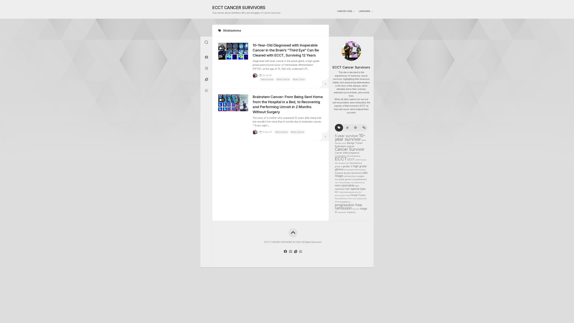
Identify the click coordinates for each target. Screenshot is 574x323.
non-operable (344, 185)
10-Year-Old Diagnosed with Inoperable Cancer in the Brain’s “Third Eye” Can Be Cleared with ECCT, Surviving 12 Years (286, 50)
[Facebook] (206, 57)
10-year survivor (350, 137)
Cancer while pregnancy (347, 152)
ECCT (341, 159)
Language (364, 11)
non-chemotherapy (342, 183)
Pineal (347, 195)
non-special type (355, 188)
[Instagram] (206, 68)
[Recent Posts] (355, 128)
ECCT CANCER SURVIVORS (238, 8)
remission (343, 208)
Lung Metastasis (359, 179)
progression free (348, 205)
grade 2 (338, 166)
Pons (350, 199)
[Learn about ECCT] (206, 79)
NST (337, 192)
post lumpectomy (360, 199)
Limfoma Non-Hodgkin (354, 176)
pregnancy (345, 202)
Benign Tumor (355, 143)
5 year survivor (346, 136)
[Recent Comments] (363, 128)
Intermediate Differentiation (355, 170)
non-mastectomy (358, 183)
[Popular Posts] (347, 128)
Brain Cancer (283, 79)
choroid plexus (353, 156)
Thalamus (351, 212)
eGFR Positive (361, 160)
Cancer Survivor (349, 149)
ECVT (351, 159)
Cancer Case (344, 11)
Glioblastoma (356, 163)
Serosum (355, 209)
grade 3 (347, 166)
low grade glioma (343, 179)
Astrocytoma (267, 79)
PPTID (337, 202)
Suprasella (341, 212)
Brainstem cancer (344, 146)
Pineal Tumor (358, 195)
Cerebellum (340, 156)
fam (347, 163)
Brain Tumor (299, 79)
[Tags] (339, 128)
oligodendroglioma (346, 192)
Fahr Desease (340, 163)
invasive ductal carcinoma (348, 173)
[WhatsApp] (206, 90)
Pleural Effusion (341, 199)
